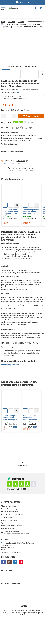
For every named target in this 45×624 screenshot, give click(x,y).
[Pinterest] (21, 562)
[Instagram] (9, 562)
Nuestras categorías (8, 529)
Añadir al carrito (32, 116)
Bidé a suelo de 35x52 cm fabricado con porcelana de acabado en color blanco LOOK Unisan (31, 418)
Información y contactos (10, 365)
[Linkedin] (15, 562)
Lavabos (21, 22)
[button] (42, 74)
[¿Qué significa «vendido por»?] (18, 92)
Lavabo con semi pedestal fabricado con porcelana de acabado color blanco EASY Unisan (11, 212)
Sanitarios (11, 22)
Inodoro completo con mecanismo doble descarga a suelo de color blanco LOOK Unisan (11, 418)
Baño (3, 22)
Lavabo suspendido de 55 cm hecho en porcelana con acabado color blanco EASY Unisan (31, 212)
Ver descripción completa (9, 144)
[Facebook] (3, 562)
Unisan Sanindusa (13, 89)
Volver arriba (22, 465)
